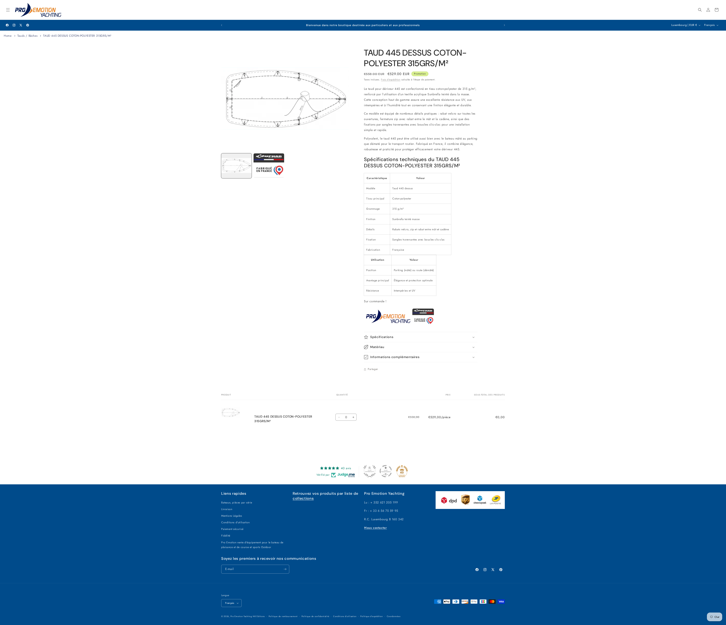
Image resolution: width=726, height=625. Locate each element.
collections (303, 498)
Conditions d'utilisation (235, 522)
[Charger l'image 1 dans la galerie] (236, 165)
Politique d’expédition (371, 616)
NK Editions (259, 616)
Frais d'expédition (390, 79)
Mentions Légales (231, 516)
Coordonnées (393, 616)
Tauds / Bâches (27, 36)
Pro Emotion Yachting (241, 616)
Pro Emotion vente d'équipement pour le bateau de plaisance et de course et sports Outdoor (252, 544)
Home (8, 36)
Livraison (226, 509)
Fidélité (225, 535)
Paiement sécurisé (232, 529)
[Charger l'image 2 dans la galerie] (269, 165)
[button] (8, 10)
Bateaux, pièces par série (236, 502)
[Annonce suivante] (504, 25)
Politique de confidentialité (315, 616)
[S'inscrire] (285, 569)
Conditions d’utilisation (345, 616)
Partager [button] (373, 369)
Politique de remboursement (283, 616)
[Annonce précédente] (221, 25)
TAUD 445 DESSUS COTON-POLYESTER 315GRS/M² (77, 36)
